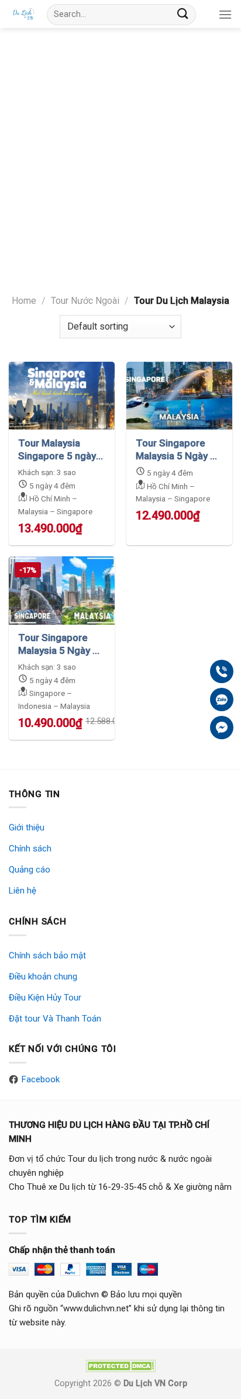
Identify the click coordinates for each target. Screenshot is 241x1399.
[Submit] (183, 14)
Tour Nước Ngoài (85, 300)
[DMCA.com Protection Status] (120, 1365)
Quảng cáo (29, 869)
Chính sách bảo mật (47, 955)
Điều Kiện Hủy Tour (45, 997)
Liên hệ (22, 890)
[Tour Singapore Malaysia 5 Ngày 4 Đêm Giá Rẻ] (62, 590)
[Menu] (225, 14)
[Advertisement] (120, 154)
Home (24, 300)
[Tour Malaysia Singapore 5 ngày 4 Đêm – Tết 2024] (62, 396)
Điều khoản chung (43, 976)
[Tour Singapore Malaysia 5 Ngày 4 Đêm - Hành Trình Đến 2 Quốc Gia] (179, 396)
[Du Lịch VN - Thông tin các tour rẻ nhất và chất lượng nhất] (23, 14)
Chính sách (30, 848)
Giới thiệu (26, 827)
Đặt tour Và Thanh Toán (55, 1018)
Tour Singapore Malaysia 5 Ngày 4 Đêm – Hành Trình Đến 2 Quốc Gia (176, 449)
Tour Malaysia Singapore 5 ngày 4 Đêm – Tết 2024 (61, 449)
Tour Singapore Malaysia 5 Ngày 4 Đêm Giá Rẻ (58, 644)
